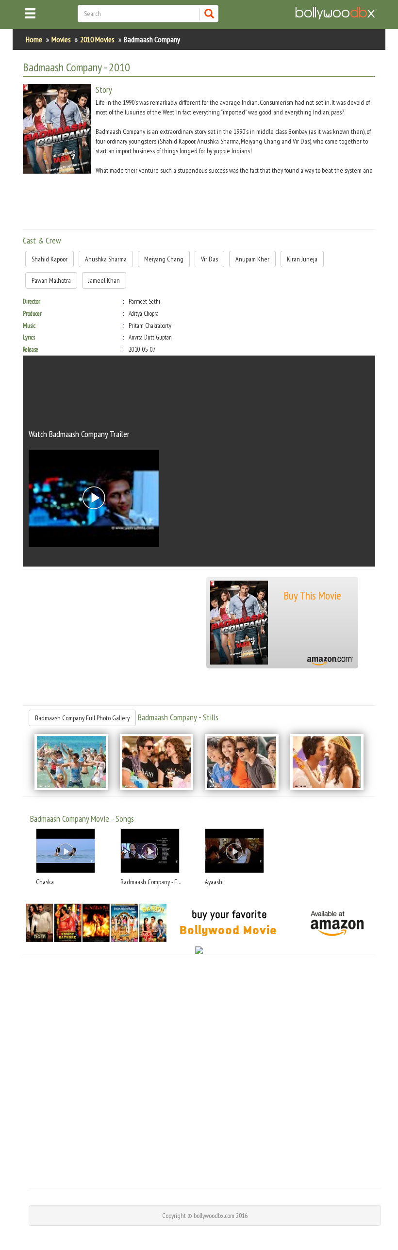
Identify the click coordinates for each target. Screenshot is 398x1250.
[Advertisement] (199, 200)
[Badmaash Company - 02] (156, 762)
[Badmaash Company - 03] (241, 762)
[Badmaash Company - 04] (327, 762)
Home (34, 39)
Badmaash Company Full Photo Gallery (82, 718)
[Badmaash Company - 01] (71, 762)
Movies (61, 39)
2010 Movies (97, 39)
